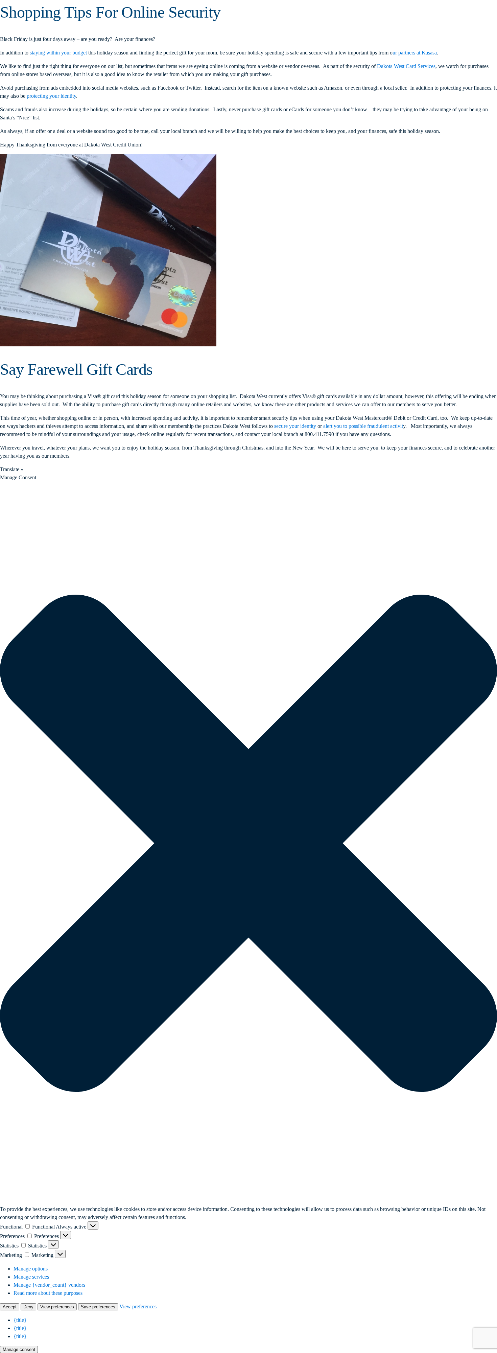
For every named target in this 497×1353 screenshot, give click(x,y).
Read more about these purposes (48, 1293)
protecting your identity (51, 96)
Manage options (31, 1268)
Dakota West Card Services (406, 66)
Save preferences (98, 1306)
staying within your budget (58, 52)
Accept (10, 1306)
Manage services (31, 1277)
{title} (20, 1320)
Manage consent (19, 1349)
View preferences (57, 1306)
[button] (248, 843)
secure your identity (295, 426)
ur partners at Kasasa (415, 52)
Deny (28, 1306)
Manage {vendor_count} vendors (49, 1285)
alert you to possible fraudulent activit (363, 426)
